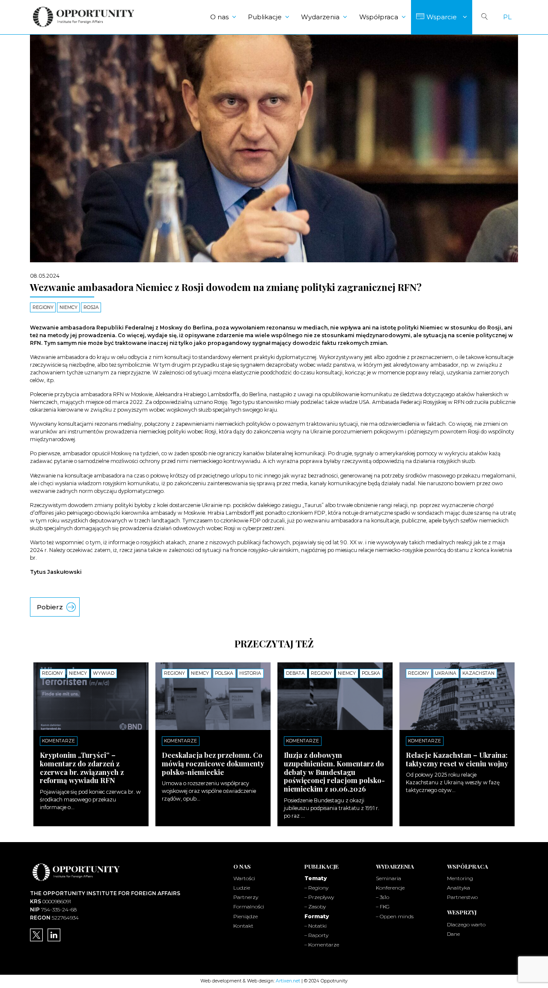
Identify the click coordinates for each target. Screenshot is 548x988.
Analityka (458, 887)
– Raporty (316, 935)
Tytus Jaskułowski (56, 572)
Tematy (315, 878)
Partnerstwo (462, 897)
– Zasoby (315, 906)
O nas (219, 17)
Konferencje (390, 887)
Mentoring (460, 878)
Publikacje (265, 17)
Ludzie (241, 887)
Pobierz (50, 607)
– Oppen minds (395, 916)
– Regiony (316, 887)
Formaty (316, 916)
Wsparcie (441, 17)
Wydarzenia (320, 17)
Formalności (248, 906)
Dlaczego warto (466, 924)
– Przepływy (319, 897)
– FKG (383, 906)
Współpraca (378, 17)
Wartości (244, 878)
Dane (453, 934)
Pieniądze (245, 916)
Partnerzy (245, 897)
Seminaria (388, 878)
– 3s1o (382, 897)
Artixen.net (288, 981)
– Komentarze (321, 944)
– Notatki (315, 926)
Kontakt (243, 926)
